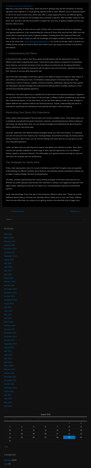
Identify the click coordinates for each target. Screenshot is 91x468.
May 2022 (8, 402)
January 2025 (9, 285)
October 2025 (9, 252)
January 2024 (9, 329)
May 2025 (8, 271)
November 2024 (10, 293)
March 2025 (8, 278)
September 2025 (10, 256)
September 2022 (10, 388)
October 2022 (9, 384)
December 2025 (10, 249)
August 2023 (9, 347)
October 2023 (9, 340)
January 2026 (9, 245)
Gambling (9, 6)
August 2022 (9, 391)
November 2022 (10, 380)
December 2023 (10, 333)
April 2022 (8, 406)
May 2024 (8, 314)
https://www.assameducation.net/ (37, 41)
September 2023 (10, 344)
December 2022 (10, 377)
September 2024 (10, 300)
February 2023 (9, 369)
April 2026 (8, 234)
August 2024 (9, 304)
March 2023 (8, 366)
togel (6, 464)
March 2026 (8, 238)
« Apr (6, 447)
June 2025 (8, 267)
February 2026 (9, 241)
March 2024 (8, 322)
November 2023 (10, 336)
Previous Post (17, 211)
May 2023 (8, 358)
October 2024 (9, 296)
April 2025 (8, 274)
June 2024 (8, 311)
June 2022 (8, 399)
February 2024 (9, 325)
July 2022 (7, 395)
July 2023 (8, 351)
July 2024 (8, 307)
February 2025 (9, 282)
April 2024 (8, 318)
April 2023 (8, 362)
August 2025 (9, 260)
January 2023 (9, 373)
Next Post (75, 211)
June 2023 (8, 355)
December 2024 (10, 289)
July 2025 (7, 263)
